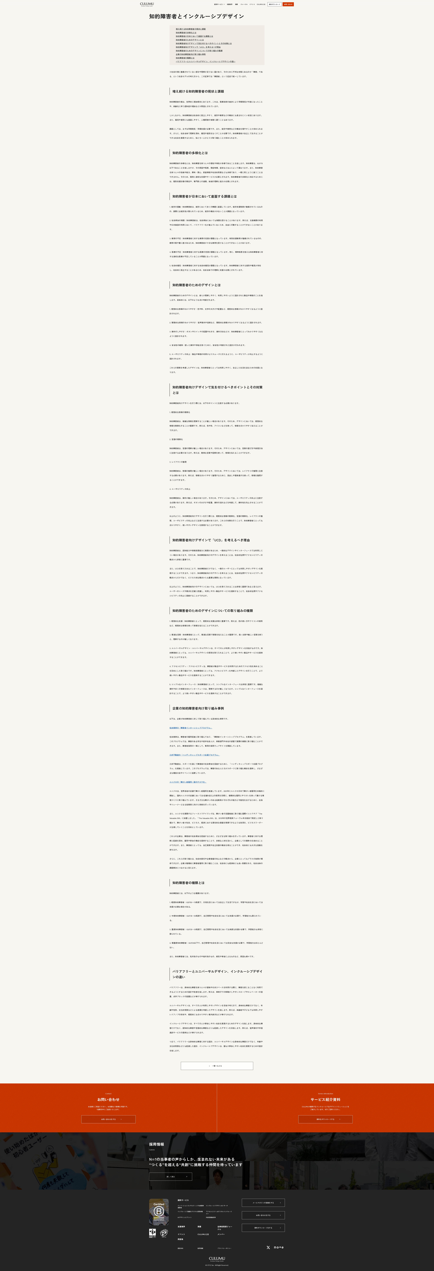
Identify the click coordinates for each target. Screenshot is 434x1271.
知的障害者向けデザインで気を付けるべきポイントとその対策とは (204, 43)
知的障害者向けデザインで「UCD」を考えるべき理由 (198, 47)
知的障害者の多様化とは (186, 32)
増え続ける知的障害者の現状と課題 (191, 29)
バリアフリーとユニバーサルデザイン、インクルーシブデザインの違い (205, 61)
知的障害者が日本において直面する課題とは (194, 36)
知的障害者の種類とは (185, 57)
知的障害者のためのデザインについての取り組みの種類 (199, 50)
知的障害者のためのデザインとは (190, 39)
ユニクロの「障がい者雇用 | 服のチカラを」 (188, 782)
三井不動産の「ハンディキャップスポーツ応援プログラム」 (195, 754)
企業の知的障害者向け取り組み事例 (191, 54)
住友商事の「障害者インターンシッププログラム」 (191, 727)
